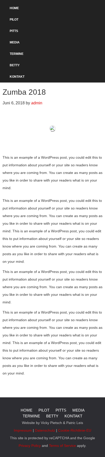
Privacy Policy (30, 446)
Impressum (23, 430)
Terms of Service (62, 446)
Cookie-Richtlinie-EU (74, 430)
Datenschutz (45, 430)
